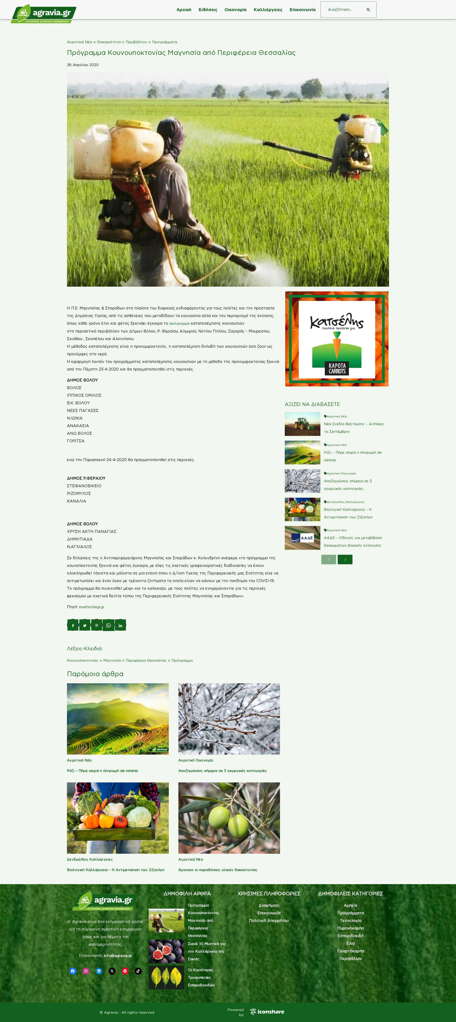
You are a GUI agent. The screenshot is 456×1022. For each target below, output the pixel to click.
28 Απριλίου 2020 (83, 65)
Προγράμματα (164, 42)
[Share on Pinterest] (96, 625)
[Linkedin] (99, 971)
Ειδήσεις (208, 9)
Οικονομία (235, 9)
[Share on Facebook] (72, 625)
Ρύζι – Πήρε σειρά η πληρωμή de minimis (102, 771)
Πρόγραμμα (182, 660)
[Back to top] (445, 1011)
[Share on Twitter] (84, 625)
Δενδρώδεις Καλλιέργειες (90, 859)
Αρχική (183, 9)
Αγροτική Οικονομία (195, 760)
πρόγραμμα (180, 323)
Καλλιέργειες (268, 9)
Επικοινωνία (303, 9)
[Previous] (328, 559)
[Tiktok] (138, 971)
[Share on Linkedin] (120, 625)
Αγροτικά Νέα (79, 42)
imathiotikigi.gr (91, 607)
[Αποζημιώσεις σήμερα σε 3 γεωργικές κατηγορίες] (229, 719)
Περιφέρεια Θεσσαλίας (146, 660)
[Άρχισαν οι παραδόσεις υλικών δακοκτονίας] (229, 818)
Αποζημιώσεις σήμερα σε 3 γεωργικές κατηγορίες (222, 771)
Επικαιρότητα (109, 42)
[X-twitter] (112, 971)
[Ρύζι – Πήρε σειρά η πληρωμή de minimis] (118, 719)
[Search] (368, 9)
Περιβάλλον (136, 42)
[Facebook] (72, 971)
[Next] (345, 559)
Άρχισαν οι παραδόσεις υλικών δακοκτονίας (217, 870)
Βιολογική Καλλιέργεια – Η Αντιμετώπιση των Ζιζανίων (116, 870)
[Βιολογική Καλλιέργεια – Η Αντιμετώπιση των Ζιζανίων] (118, 818)
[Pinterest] (125, 971)
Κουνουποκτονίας (82, 660)
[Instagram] (86, 971)
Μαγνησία (112, 660)
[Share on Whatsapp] (108, 625)
